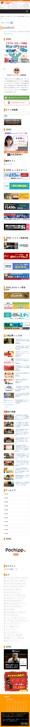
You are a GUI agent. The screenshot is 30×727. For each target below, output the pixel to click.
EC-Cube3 (23, 583)
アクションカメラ (9, 618)
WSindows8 (8, 615)
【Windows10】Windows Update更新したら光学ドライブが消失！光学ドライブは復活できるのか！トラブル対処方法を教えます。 (22, 448)
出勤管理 (20, 635)
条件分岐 (22, 637)
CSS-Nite (7, 583)
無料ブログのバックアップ (11, 640)
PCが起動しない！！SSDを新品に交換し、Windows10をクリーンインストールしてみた (22, 484)
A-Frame (7, 578)
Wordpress (19, 606)
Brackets (7, 580)
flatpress (17, 586)
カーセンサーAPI (20, 618)
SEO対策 (7, 600)
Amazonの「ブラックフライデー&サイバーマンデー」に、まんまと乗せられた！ (22, 353)
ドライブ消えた (17, 620)
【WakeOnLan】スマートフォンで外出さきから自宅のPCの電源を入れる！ (22, 341)
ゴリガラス (8, 620)
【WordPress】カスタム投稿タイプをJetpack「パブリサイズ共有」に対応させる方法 (22, 388)
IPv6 (23, 586)
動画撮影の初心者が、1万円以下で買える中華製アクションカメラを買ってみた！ (22, 477)
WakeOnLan (8, 603)
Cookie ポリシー (13, 720)
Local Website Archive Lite (12, 592)
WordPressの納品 (9, 609)
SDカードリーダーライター (18, 598)
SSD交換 (14, 600)
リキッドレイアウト (10, 629)
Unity (20, 600)
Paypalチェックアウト (11, 595)
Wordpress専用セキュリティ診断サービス (15, 612)
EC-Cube (15, 583)
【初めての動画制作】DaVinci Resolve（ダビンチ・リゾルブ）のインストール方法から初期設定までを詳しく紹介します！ (22, 432)
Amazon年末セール (17, 578)
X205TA (16, 615)
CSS (23, 580)
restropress (22, 595)
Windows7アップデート (20, 603)
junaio (19, 589)
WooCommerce (9, 606)
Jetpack (7, 589)
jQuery (14, 589)
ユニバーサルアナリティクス (12, 623)
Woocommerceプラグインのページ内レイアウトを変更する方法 (22, 360)
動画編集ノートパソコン (11, 637)
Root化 (7, 598)
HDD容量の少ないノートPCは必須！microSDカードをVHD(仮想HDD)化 (22, 367)
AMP (25, 578)
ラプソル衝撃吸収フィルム (11, 626)
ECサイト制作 (8, 586)
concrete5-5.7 (16, 580)
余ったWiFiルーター (10, 635)
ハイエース (25, 620)
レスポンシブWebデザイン (11, 632)
